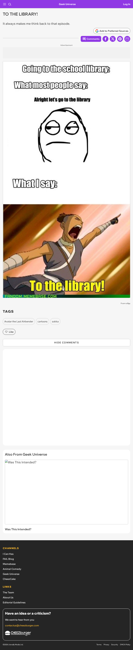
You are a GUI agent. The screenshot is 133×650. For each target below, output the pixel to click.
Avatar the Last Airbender (18, 321)
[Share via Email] (127, 39)
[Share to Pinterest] (120, 39)
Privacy (106, 644)
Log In (126, 4)
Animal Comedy (12, 568)
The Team (8, 592)
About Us (8, 597)
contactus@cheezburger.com (22, 625)
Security (114, 644)
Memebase (9, 563)
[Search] (9, 4)
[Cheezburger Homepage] (66, 633)
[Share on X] (113, 39)
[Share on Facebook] (105, 39)
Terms (98, 644)
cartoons (42, 321)
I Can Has (8, 553)
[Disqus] (66, 399)
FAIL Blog (8, 558)
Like (11, 331)
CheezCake (9, 579)
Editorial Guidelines (14, 602)
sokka (55, 321)
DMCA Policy (125, 644)
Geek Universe (67, 4)
